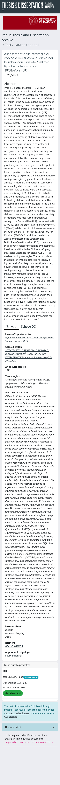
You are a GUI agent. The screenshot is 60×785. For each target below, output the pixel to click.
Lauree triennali (27, 44)
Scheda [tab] (11, 326)
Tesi (8, 44)
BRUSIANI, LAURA (16, 70)
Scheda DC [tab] (28, 326)
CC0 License (10, 716)
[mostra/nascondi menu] (3, 10)
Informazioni (14, 727)
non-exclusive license (17, 713)
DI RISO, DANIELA (14, 646)
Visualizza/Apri (13, 693)
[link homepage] (29, 5)
